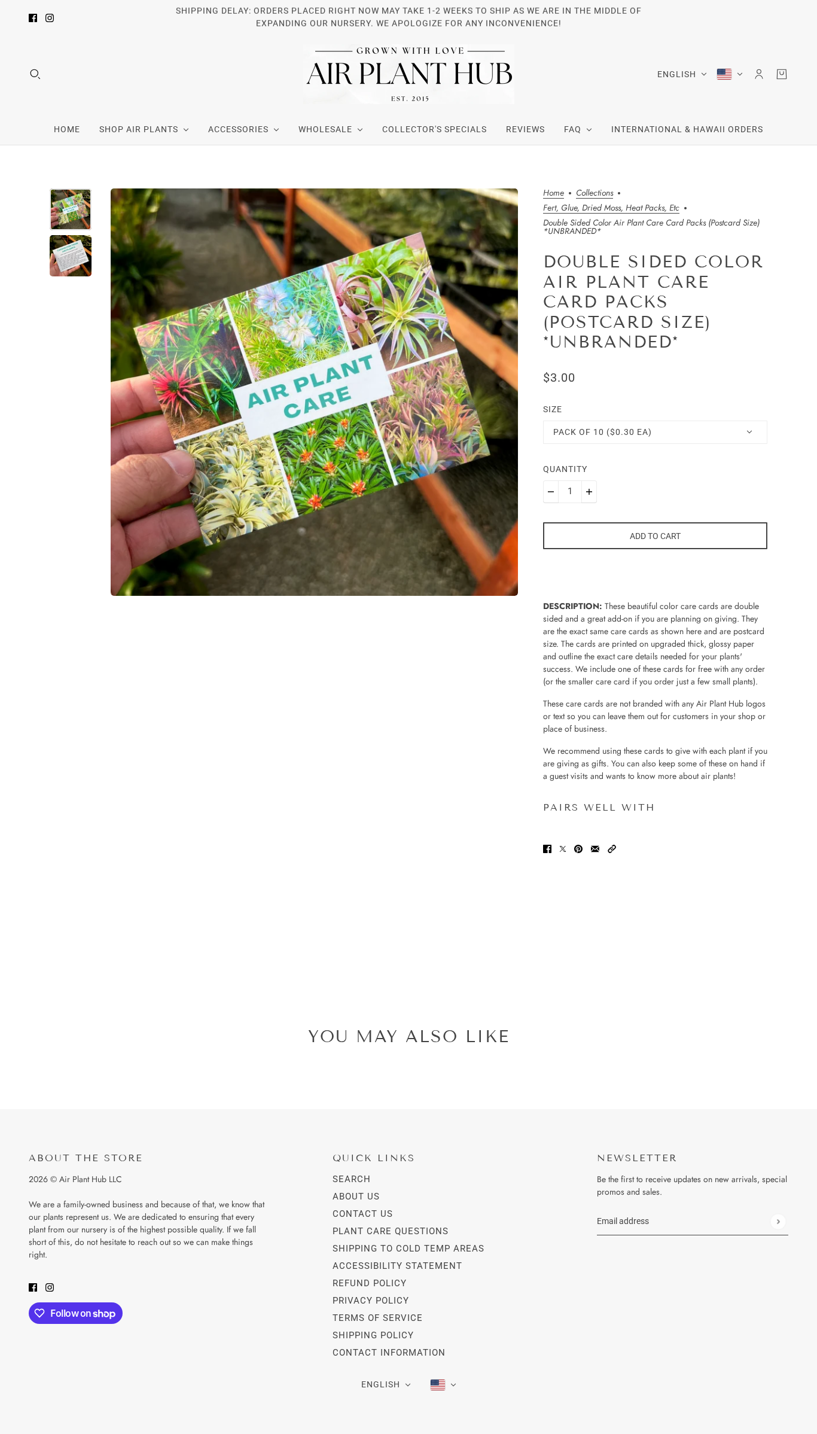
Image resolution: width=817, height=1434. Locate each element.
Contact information (389, 1352)
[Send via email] (595, 848)
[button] (612, 848)
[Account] (759, 74)
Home (553, 193)
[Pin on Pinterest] (578, 848)
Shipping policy (373, 1335)
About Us (356, 1196)
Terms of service (378, 1318)
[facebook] (33, 18)
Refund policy (370, 1283)
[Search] (35, 74)
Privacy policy (371, 1300)
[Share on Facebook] (547, 848)
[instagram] (50, 18)
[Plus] (589, 491)
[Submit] (778, 1221)
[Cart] (781, 74)
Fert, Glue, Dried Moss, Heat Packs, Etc (611, 208)
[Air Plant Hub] (408, 74)
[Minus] (551, 491)
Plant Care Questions (391, 1231)
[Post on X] (563, 848)
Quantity (565, 469)
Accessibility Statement (397, 1266)
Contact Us (363, 1213)
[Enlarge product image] (314, 392)
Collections (594, 193)
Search (352, 1179)
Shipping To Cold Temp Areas (408, 1248)
